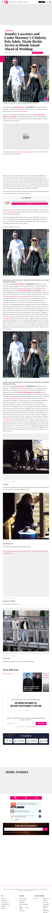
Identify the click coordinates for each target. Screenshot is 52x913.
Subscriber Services (45, 907)
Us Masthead (4, 900)
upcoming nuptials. (23, 111)
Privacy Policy (33, 726)
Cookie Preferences (23, 904)
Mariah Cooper (8, 52)
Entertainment (20, 2)
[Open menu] (2, 2)
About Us (3, 898)
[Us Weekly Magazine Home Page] (6, 1)
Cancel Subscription (46, 910)
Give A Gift (45, 902)
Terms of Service (23, 898)
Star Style (26, 2)
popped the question (14, 209)
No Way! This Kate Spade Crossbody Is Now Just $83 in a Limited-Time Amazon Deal (29, 201)
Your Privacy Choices (21, 907)
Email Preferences (5, 904)
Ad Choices (22, 910)
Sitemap (3, 908)
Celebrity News (13, 2)
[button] (47, 2)
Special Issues (46, 904)
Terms (28, 726)
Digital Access (46, 898)
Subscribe (42, 2)
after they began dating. (8, 211)
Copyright (21, 902)
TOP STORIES (36, 52)
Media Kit (3, 906)
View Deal (30, 203)
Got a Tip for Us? (5, 902)
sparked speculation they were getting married (21, 151)
